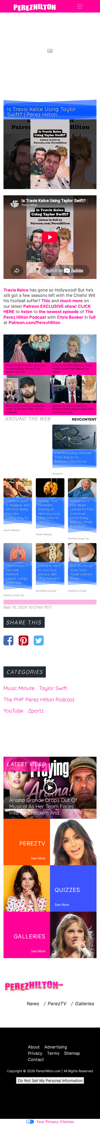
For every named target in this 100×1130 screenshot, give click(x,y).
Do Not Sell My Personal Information (50, 1080)
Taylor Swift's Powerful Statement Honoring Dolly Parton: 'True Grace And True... (26, 368)
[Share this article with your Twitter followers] (39, 640)
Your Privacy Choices (55, 1121)
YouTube (13, 710)
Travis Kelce (15, 290)
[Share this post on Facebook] (8, 640)
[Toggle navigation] (79, 6)
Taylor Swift (53, 688)
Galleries (84, 1003)
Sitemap (72, 1053)
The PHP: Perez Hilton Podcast (39, 699)
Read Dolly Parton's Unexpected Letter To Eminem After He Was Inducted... (25, 409)
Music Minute (18, 688)
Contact (36, 1059)
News (33, 1003)
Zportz (36, 710)
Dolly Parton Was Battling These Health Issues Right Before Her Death (72, 368)
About (34, 1047)
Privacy (35, 1053)
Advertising (55, 1047)
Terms (53, 1053)
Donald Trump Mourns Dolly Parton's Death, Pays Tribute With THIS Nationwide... (72, 409)
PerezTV (57, 1003)
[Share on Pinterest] (24, 640)
